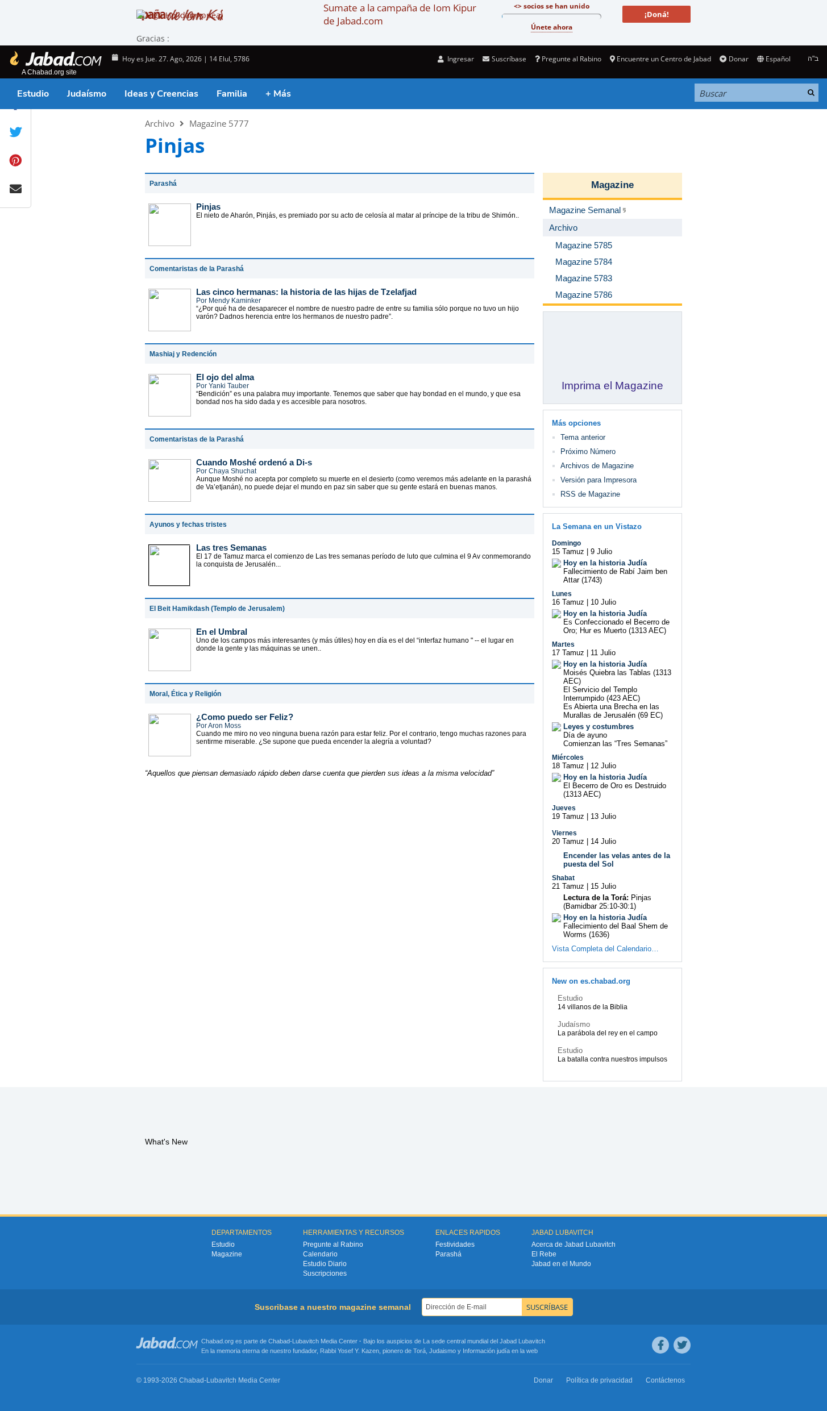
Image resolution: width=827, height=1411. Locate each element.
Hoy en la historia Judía (605, 563)
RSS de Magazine (590, 494)
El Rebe (543, 1254)
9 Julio (601, 551)
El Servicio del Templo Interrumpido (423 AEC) (601, 693)
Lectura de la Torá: (596, 897)
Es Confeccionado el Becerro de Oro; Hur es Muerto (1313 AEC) (616, 626)
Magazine (612, 185)
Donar (738, 59)
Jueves (564, 808)
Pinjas (208, 206)
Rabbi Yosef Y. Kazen (349, 1350)
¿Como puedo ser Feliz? (244, 717)
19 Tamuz (568, 816)
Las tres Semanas (231, 547)
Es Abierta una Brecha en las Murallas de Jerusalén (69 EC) (613, 710)
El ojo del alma (225, 377)
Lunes (562, 594)
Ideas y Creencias (161, 94)
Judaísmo (86, 94)
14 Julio (603, 841)
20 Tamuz (568, 841)
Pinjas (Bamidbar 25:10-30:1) (607, 901)
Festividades (455, 1244)
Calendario (320, 1254)
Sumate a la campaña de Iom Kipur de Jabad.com (399, 14)
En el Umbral (221, 631)
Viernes (564, 833)
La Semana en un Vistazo (597, 526)
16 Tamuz (568, 602)
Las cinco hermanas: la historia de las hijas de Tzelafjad (306, 292)
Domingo (566, 543)
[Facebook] (660, 1345)
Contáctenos (665, 1380)
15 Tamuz (568, 551)
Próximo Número (588, 451)
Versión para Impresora (598, 480)
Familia (232, 94)
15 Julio (603, 886)
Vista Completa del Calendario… (605, 948)
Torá (419, 1350)
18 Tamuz (568, 765)
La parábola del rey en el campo (608, 1033)
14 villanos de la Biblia (592, 1007)
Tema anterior (582, 437)
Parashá (448, 1254)
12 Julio (603, 765)
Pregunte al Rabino (571, 59)
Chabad (279, 1341)
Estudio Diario (325, 1264)
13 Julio (603, 816)
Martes (563, 644)
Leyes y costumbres (598, 726)
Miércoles (568, 757)
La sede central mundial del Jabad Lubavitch (484, 1341)
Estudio (33, 94)
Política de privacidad (599, 1380)
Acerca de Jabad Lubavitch (573, 1244)
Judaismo (442, 1350)
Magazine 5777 (219, 123)
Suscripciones (325, 1273)
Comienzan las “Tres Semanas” (615, 743)
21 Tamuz (568, 886)
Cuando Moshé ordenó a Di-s (254, 462)
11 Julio (603, 652)
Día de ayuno (585, 735)
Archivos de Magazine (597, 465)
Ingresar (460, 59)
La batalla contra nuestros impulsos (612, 1059)
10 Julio (603, 602)
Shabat (563, 878)
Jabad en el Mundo (561, 1264)
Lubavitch (305, 1341)
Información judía (487, 1350)
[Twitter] (682, 1345)
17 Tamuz (568, 652)
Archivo (159, 123)
